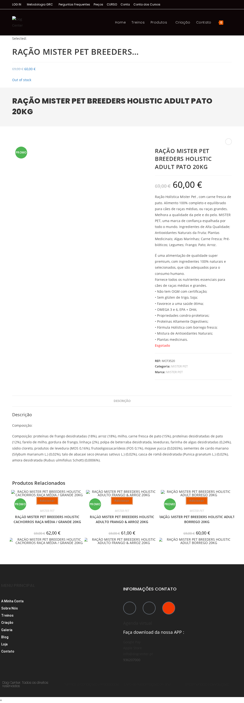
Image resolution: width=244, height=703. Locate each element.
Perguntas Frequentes (74, 4)
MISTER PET (179, 366)
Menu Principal (18, 585)
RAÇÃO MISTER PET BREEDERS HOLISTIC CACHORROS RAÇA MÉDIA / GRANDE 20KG (47, 519)
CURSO (112, 4)
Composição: (22, 425)
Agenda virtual (137, 623)
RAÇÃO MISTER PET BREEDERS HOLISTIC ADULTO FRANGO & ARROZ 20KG (122, 519)
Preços (98, 4)
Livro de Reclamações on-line (147, 684)
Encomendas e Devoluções (207, 684)
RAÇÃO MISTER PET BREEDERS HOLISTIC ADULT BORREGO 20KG (197, 519)
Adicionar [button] (47, 501)
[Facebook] (129, 608)
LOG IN (16, 4)
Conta (125, 4)
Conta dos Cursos (146, 4)
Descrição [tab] (122, 401)
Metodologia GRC (40, 4)
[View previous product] (228, 141)
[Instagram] (168, 608)
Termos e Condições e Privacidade (91, 684)
